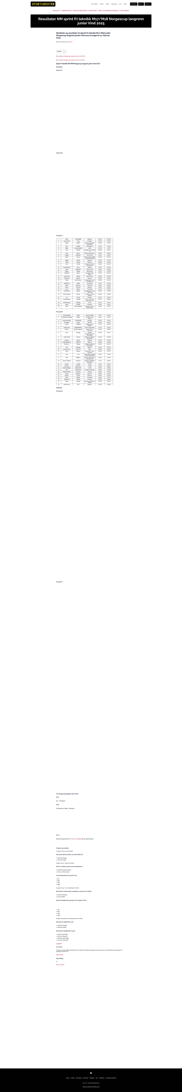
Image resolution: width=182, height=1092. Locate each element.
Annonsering (79, 1077)
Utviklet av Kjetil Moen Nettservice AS (91, 1086)
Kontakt (72, 1077)
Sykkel (107, 4)
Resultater (133, 4)
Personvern (85, 1077)
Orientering (114, 4)
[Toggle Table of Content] (63, 51)
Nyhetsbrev (101, 1077)
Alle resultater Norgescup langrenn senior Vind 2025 (70, 56)
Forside (67, 1077)
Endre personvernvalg (111, 1077)
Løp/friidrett (94, 4)
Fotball (102, 4)
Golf (120, 4)
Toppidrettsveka (66, 10)
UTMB (99, 10)
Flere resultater (60, 964)
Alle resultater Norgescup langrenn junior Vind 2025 (70, 60)
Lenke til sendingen (76, 839)
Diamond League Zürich (80, 10)
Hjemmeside (59, 954)
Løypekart (59, 943)
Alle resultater (125, 10)
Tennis (125, 4)
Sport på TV (56, 10)
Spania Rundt (92, 10)
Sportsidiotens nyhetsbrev (111, 10)
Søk (140, 4)
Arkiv (97, 1077)
